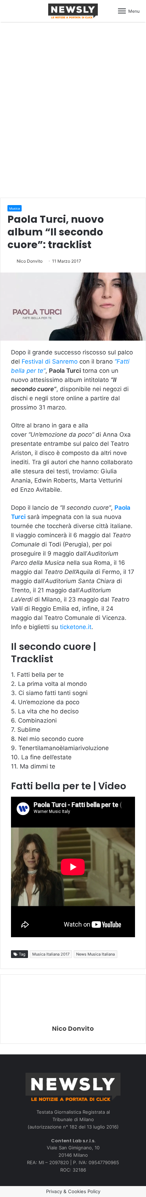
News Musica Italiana (95, 954)
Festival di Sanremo (50, 361)
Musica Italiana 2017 (50, 954)
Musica (14, 208)
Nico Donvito (30, 261)
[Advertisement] (73, 108)
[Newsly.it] (73, 11)
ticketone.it (75, 626)
